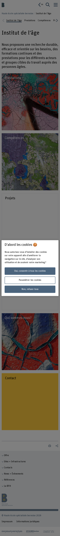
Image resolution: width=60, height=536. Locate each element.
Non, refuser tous (30, 289)
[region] (30, 268)
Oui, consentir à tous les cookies (30, 271)
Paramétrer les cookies (30, 280)
